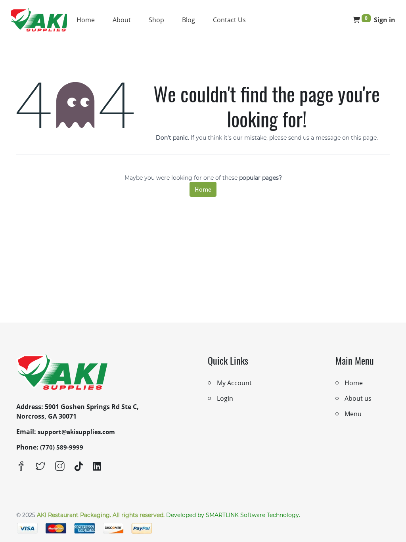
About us (358, 398)
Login (225, 398)
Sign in (384, 19)
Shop (156, 19)
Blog (188, 19)
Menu (353, 413)
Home (86, 19)
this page (364, 137)
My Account (234, 383)
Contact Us (229, 19)
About (122, 19)
